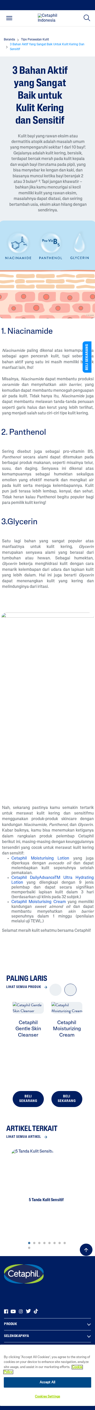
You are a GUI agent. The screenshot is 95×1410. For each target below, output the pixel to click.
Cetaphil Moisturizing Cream (67, 1029)
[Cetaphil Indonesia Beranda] (49, 18)
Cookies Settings (47, 1396)
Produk (10, 1324)
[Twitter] (28, 1311)
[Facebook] (6, 1311)
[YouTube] (13, 1311)
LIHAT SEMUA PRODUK (23, 987)
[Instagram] (20, 1311)
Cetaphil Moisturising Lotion (40, 858)
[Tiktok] (35, 1311)
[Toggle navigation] (9, 18)
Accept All (47, 1382)
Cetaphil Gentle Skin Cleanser (28, 1029)
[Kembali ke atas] (86, 1250)
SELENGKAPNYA (16, 1336)
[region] (47, 1375)
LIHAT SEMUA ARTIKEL (23, 1137)
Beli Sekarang (28, 1099)
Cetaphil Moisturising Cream (38, 902)
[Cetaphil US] (24, 1274)
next (70, 994)
